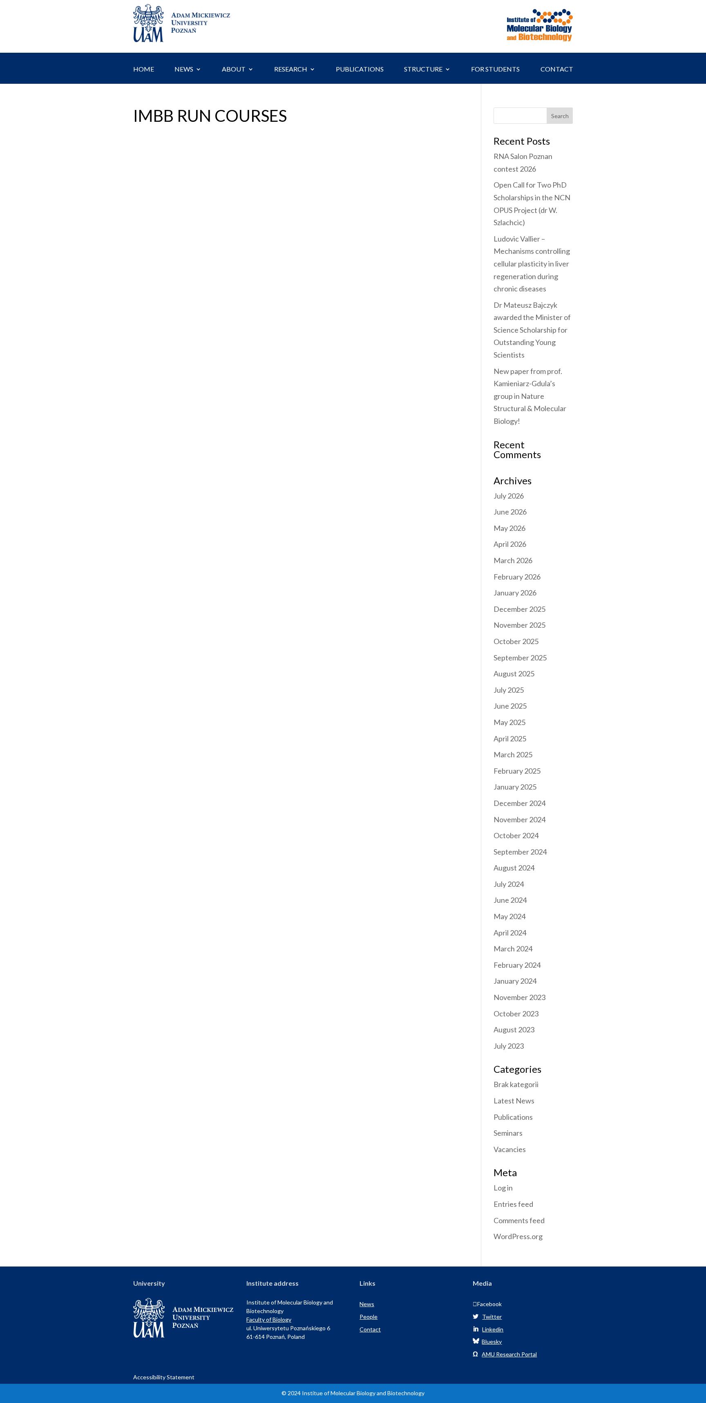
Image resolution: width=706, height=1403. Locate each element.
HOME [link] (143, 69)
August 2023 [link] (514, 1029)
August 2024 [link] (514, 867)
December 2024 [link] (519, 803)
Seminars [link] (508, 1132)
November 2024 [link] (519, 819)
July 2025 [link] (509, 689)
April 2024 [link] (510, 932)
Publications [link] (513, 1116)
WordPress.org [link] (518, 1236)
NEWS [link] (183, 69)
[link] (181, 39)
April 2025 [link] (510, 738)
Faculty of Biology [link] (268, 1319)
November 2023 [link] (519, 997)
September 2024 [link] (520, 851)
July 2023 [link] (509, 1045)
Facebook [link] (487, 1303)
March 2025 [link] (513, 754)
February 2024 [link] (517, 964)
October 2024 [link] (516, 835)
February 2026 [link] (517, 576)
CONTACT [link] (557, 69)
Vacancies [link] (510, 1149)
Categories (517, 1069)
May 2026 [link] (509, 528)
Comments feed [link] (519, 1220)
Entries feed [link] (513, 1203)
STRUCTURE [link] (423, 69)
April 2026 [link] (510, 543)
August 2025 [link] (514, 673)
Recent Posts (522, 141)
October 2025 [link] (516, 641)
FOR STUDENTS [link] (495, 69)
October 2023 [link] (516, 1013)
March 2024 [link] (513, 948)
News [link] (367, 1303)
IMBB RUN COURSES (210, 116)
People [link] (369, 1316)
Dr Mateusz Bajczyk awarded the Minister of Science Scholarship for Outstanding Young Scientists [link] (532, 329)
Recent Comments (517, 450)
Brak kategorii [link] (516, 1084)
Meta (505, 1173)
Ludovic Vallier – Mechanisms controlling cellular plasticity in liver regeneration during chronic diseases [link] (532, 263)
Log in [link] (503, 1187)
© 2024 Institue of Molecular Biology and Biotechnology (353, 1393)
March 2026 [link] (513, 560)
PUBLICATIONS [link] (360, 69)
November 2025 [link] (519, 624)
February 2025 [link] (517, 770)
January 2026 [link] (515, 592)
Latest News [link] (514, 1100)
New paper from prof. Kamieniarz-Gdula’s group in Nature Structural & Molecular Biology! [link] (530, 396)
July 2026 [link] (509, 495)
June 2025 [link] (510, 705)
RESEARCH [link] (290, 69)
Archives (513, 481)
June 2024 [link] (510, 899)
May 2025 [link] (509, 722)
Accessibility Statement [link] (163, 1377)
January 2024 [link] (515, 980)
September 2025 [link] (520, 657)
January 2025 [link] (515, 786)
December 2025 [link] (519, 608)
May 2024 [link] (509, 916)
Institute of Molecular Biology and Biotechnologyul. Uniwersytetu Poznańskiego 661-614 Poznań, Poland (289, 1319)
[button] (560, 115)
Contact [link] (370, 1329)
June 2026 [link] (510, 511)
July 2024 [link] (509, 883)
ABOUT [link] (234, 69)
